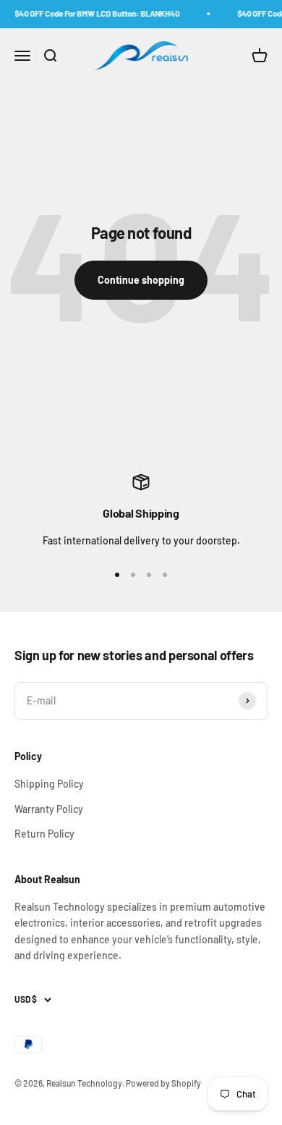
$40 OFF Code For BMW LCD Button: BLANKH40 (96, 13)
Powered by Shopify (163, 1083)
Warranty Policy (48, 809)
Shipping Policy (49, 784)
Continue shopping (141, 280)
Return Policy (44, 833)
